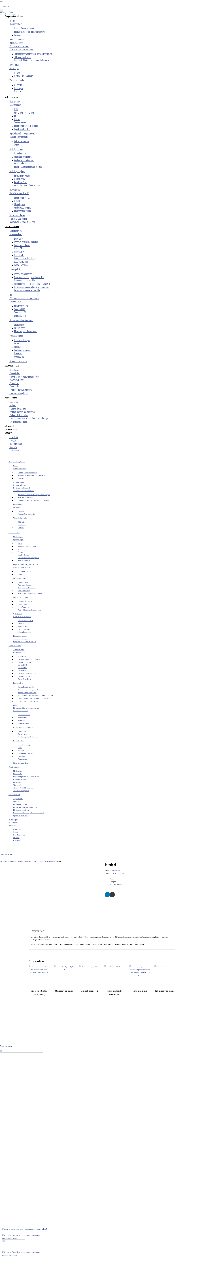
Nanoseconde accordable (24, 280)
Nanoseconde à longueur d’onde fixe (29, 277)
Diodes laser (19, 324)
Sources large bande (17, 301)
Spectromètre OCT (22, 129)
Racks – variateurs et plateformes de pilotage (28, 418)
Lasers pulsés (15, 269)
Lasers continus (15, 234)
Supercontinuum (21, 305)
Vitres (16, 343)
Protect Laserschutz (118, 873)
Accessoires (19, 356)
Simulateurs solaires (18, 361)
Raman (17, 119)
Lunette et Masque (22, 340)
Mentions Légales (34, 1221)
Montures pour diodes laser (25, 331)
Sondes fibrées (20, 122)
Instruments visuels (22, 175)
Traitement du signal (18, 218)
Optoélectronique (12, 365)
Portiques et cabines (22, 350)
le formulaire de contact (40, 1210)
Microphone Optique (22, 211)
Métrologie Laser (16, 149)
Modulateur (14, 370)
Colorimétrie (14, 190)
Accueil (3, 861)
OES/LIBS (18, 201)
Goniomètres (19, 179)
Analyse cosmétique (22, 207)
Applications (14, 402)
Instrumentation (11, 97)
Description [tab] (37, 930)
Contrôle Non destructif (19, 193)
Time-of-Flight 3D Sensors (20, 389)
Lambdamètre (20, 153)
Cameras (18, 91)
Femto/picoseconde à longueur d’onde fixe (31, 287)
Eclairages (18, 88)
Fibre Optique (14, 65)
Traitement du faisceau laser (21, 49)
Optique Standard (16, 39)
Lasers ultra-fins (21, 261)
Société (12, 440)
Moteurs (12, 405)
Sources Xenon (20, 315)
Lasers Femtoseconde (23, 274)
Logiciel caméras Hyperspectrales (23, 133)
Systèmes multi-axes (18, 421)
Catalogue (11, 861)
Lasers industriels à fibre (24, 258)
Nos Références (15, 443)
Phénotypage (19, 204)
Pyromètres (14, 383)
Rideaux (17, 346)
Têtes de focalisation (22, 57)
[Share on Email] (112, 894)
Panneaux (18, 353)
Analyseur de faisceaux (24, 160)
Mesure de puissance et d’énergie (28, 166)
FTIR (16, 109)
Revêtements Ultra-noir (19, 46)
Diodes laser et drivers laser (21, 320)
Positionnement (11, 397)
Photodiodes (14, 373)
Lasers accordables (22, 245)
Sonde (16, 144)
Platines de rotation (17, 408)
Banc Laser (18, 238)
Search (2, 1)
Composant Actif (16, 24)
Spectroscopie (15, 104)
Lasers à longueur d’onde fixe (26, 242)
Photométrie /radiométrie (24, 112)
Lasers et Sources (23, 861)
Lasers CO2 (19, 251)
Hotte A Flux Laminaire (23, 76)
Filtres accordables (17, 215)
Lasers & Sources (12, 226)
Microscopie (10, 426)
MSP (16, 116)
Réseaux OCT (19, 35)
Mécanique (14, 68)
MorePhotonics (11, 429)
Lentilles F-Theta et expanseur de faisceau (31, 60)
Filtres (12, 20)
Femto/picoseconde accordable (27, 290)
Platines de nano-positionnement (22, 412)
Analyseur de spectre (23, 156)
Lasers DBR (19, 248)
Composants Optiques (14, 16)
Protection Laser (16, 335)
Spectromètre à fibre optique (26, 125)
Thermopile (14, 386)
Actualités (13, 437)
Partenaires (14, 450)
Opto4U (17, 72)
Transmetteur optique (18, 393)
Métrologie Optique (17, 171)
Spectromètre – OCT (22, 197)
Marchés (13, 447)
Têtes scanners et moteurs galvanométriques (33, 53)
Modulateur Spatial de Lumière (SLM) (29, 31)
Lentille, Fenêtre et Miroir (24, 28)
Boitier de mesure (21, 141)
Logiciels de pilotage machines (22, 222)
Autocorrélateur (20, 163)
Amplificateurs (15, 230)
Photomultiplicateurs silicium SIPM (24, 376)
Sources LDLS (19, 309)
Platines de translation (18, 415)
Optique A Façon (16, 42)
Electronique (14, 101)
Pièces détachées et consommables (24, 298)
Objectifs (18, 85)
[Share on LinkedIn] (107, 894)
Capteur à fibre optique (18, 136)
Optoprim (8, 432)
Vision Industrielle (16, 80)
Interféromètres (20, 182)
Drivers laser (19, 328)
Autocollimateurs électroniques (27, 185)
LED (10, 294)
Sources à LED (20, 312)
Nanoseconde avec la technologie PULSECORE (33, 283)
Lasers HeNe (19, 255)
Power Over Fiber (21, 265)
